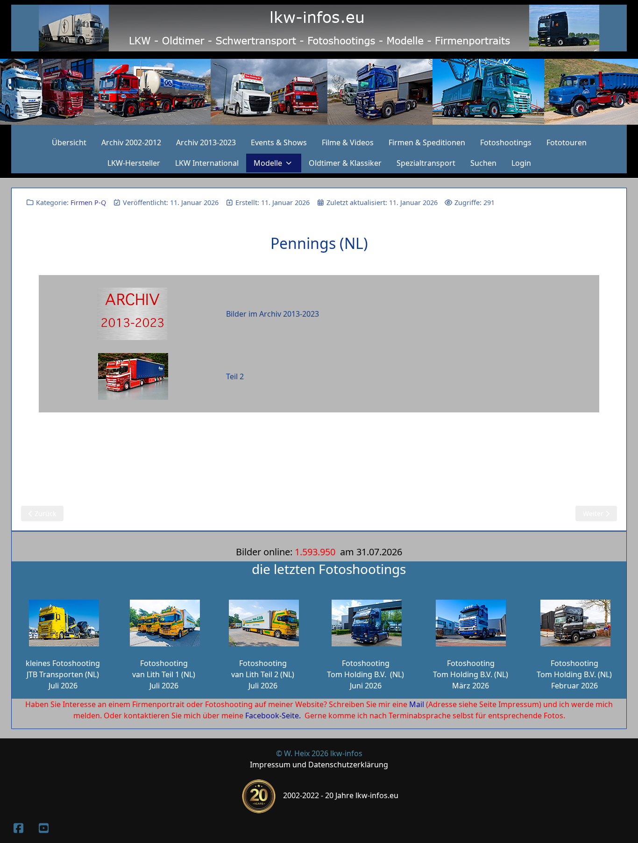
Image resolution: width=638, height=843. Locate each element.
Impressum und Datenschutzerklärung (319, 764)
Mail (416, 704)
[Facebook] (18, 828)
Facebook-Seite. (273, 715)
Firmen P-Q (88, 202)
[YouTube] (43, 828)
